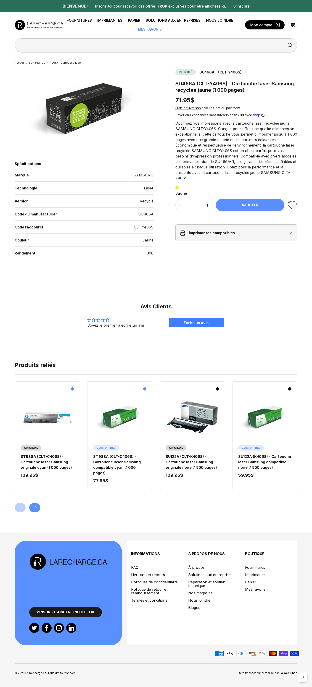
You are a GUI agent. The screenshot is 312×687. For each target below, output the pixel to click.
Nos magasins (200, 593)
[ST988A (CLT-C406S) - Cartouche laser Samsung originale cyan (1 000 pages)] (47, 417)
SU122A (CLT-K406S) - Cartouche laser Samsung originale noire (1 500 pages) (191, 462)
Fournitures (255, 567)
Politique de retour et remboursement (149, 591)
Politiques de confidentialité (154, 582)
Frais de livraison (188, 108)
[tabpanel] (84, 214)
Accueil (19, 62)
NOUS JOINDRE (219, 20)
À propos (196, 567)
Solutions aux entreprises (210, 574)
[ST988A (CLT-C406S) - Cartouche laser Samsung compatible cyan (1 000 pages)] (120, 417)
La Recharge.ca (35, 673)
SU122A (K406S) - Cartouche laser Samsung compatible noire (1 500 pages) (264, 462)
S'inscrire (241, 6)
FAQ (134, 567)
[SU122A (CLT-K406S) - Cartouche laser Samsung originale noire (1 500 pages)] (192, 417)
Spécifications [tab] (28, 163)
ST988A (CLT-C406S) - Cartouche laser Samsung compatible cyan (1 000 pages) (117, 464)
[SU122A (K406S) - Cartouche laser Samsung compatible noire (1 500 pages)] (265, 417)
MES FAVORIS (150, 29)
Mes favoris (255, 589)
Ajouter (250, 205)
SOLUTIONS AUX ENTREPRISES (173, 20)
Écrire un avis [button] (196, 322)
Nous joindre (199, 600)
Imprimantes (256, 574)
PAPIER (134, 20)
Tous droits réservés (62, 673)
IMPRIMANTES (109, 20)
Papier (250, 582)
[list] (84, 108)
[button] (292, 24)
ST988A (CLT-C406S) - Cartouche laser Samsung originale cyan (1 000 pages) (46, 462)
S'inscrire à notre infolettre (65, 612)
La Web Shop (288, 673)
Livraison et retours (148, 574)
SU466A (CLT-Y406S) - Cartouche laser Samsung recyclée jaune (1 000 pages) (56, 62)
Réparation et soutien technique (206, 584)
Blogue (194, 607)
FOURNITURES (79, 20)
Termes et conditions (149, 600)
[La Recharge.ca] (68, 555)
